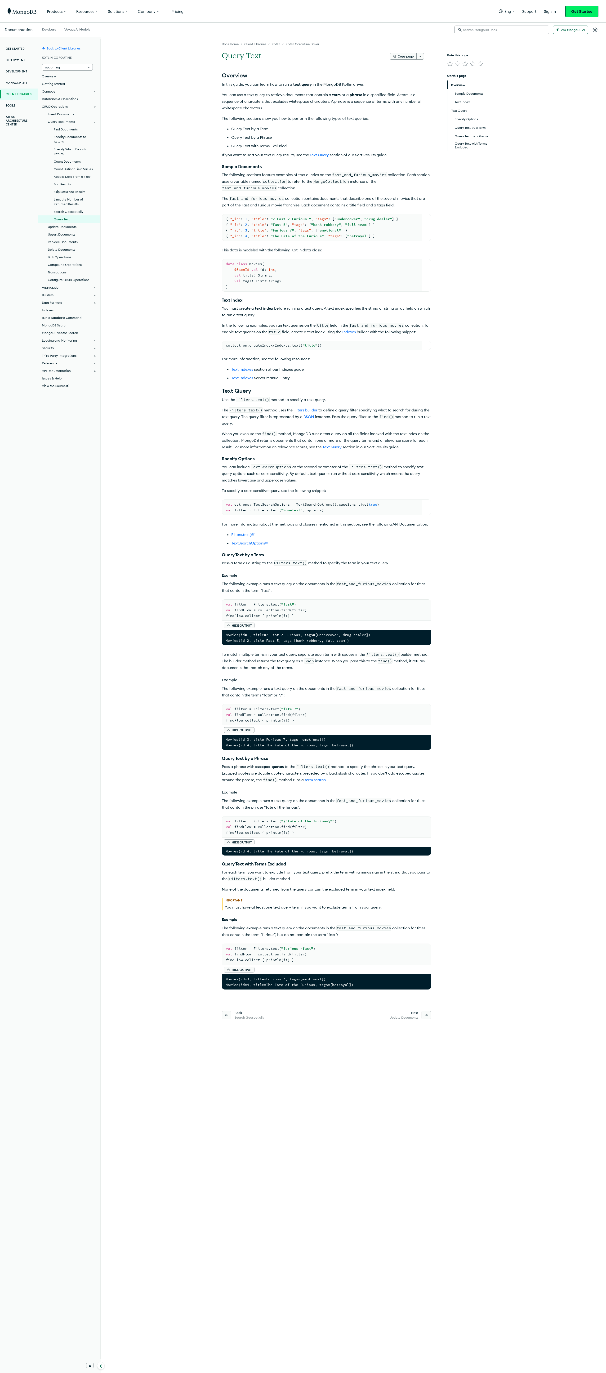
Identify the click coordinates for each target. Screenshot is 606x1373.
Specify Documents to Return (70, 139)
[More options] (420, 56)
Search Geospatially (68, 212)
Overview (49, 76)
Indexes (349, 332)
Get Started (582, 11)
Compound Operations (65, 265)
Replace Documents (63, 242)
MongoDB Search (54, 325)
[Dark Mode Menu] (595, 30)
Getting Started (53, 84)
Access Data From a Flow (72, 176)
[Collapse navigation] (101, 1365)
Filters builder (305, 410)
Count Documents (67, 161)
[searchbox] (501, 30)
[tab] (49, 29)
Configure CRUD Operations (68, 280)
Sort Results (62, 184)
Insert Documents (61, 114)
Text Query (319, 154)
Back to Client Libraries (63, 48)
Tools (10, 105)
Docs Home (230, 44)
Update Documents (62, 227)
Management (16, 83)
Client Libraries (255, 44)
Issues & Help (52, 378)
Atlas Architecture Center (16, 120)
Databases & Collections (60, 99)
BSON (308, 416)
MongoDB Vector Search (60, 333)
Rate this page (457, 55)
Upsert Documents (61, 234)
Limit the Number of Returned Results (68, 201)
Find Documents (66, 129)
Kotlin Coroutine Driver (302, 44)
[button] (507, 11)
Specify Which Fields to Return (70, 151)
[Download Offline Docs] (90, 1365)
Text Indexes (242, 369)
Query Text (62, 219)
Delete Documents (61, 249)
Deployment (15, 60)
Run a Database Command (61, 318)
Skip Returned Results (69, 192)
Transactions (57, 272)
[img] (450, 64)
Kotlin (276, 44)
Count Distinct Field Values (73, 169)
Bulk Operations (59, 257)
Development (16, 71)
